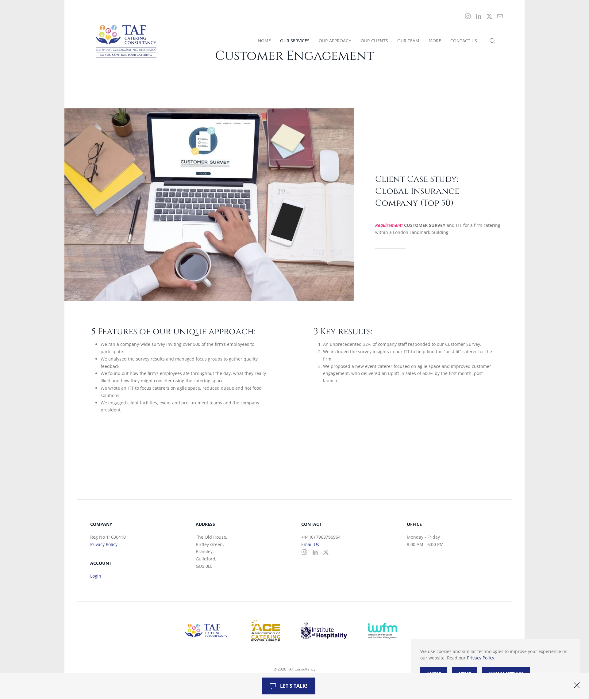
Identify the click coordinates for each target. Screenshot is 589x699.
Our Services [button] (295, 41)
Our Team (408, 41)
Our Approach (335, 41)
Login (95, 576)
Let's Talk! (293, 685)
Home (264, 41)
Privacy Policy (103, 544)
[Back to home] (127, 41)
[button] (492, 41)
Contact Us (463, 41)
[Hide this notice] (576, 685)
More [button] (435, 41)
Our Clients (374, 41)
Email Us (310, 544)
